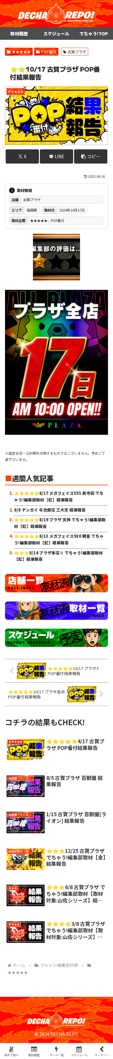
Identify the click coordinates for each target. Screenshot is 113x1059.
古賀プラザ (76, 51)
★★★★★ (21, 51)
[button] (91, 156)
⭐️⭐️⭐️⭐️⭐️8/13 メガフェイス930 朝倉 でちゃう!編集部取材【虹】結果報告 (59, 539)
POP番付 (48, 51)
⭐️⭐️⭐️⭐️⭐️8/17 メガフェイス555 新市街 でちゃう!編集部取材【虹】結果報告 (59, 496)
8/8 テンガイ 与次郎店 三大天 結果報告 (50, 510)
